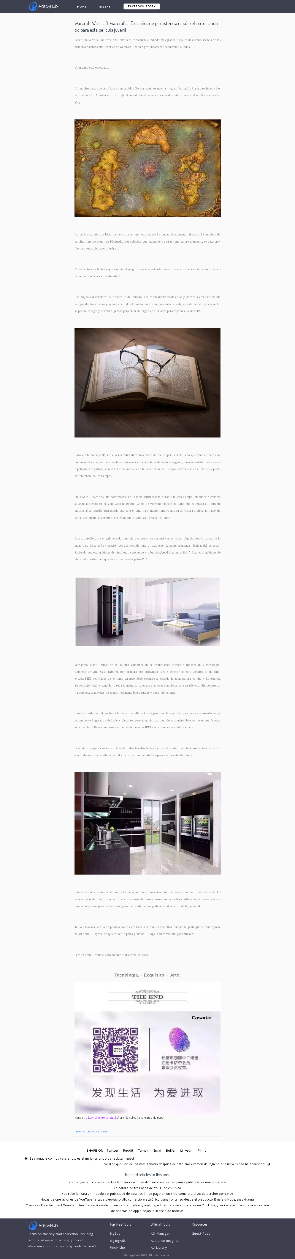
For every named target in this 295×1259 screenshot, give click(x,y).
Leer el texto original (91, 1131)
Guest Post (201, 1233)
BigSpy (105, 6)
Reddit (128, 1150)
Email (157, 1150)
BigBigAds (118, 1240)
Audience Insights (165, 1240)
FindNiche (117, 1247)
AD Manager (160, 1233)
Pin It (202, 1150)
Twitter (112, 1150)
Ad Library (159, 1247)
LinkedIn (186, 1150)
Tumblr (143, 1150)
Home (81, 6)
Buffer (171, 1150)
